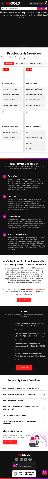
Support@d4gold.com (34, 289)
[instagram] (22, 458)
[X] (26, 458)
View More (24, 368)
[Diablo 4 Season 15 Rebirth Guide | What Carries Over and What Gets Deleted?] (7, 356)
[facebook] (30, 458)
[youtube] (17, 458)
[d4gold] (13, 3)
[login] (41, 3)
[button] (22, 45)
